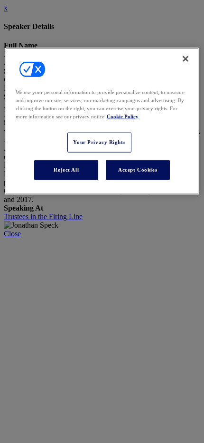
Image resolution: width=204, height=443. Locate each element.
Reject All (66, 170)
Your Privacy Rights (99, 142)
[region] (102, 120)
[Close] (185, 58)
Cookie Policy (123, 116)
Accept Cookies (137, 170)
